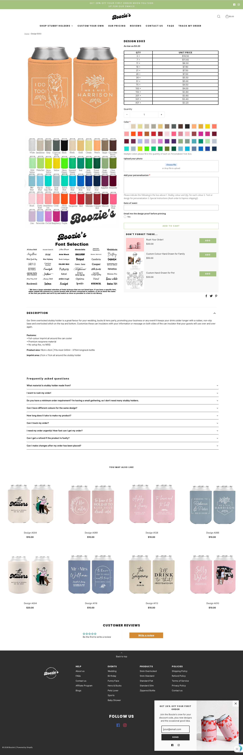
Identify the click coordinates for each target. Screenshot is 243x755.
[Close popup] (236, 703)
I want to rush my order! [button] (39, 393)
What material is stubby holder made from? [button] (49, 385)
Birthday (112, 676)
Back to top (121, 656)
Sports (111, 695)
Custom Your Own (90, 25)
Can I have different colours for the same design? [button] (52, 408)
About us (80, 671)
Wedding (112, 671)
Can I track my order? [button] (38, 423)
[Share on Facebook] (206, 296)
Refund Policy (179, 676)
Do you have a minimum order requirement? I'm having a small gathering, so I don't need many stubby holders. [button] (83, 400)
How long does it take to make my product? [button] (49, 415)
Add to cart (171, 225)
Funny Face (113, 680)
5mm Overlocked (148, 671)
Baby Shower (114, 700)
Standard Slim (147, 685)
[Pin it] (216, 296)
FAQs (170, 25)
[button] (121, 313)
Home (26, 34)
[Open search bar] (220, 16)
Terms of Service (180, 680)
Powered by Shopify (25, 747)
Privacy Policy (179, 685)
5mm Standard (147, 676)
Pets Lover (113, 690)
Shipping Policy (179, 671)
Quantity (128, 109)
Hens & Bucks (115, 685)
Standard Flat (146, 680)
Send (175, 737)
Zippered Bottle (147, 690)
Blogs (78, 690)
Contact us (154, 25)
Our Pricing (117, 25)
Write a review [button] (146, 635)
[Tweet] (211, 296)
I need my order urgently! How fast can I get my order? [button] (55, 430)
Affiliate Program (84, 685)
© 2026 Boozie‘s (8, 747)
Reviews (135, 25)
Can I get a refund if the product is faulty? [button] (48, 438)
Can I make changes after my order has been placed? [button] (54, 445)
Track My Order (189, 25)
